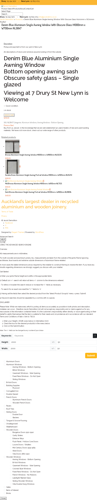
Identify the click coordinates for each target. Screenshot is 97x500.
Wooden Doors (12, 430)
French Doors (11, 397)
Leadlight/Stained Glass (22, 478)
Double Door (18, 414)
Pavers (8, 406)
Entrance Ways (18, 438)
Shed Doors (17, 451)
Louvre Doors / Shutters (22, 445)
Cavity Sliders (18, 435)
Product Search (7, 9)
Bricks (8, 493)
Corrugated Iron (12, 391)
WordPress (39, 232)
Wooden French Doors (21, 403)
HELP (3, 239)
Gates (8, 487)
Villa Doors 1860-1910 (21, 454)
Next (12, 125)
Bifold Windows (19, 370)
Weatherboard (11, 427)
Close (3, 498)
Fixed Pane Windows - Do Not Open (26, 376)
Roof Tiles (10, 409)
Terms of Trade (7, 212)
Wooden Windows (13, 457)
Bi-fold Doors (11, 382)
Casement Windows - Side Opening (26, 373)
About (22, 9)
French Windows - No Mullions (24, 475)
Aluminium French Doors (22, 400)
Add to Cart (9, 115)
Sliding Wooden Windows (23, 481)
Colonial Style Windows (22, 469)
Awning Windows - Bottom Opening (50, 122)
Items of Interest (12, 490)
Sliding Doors (11, 412)
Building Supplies (13, 385)
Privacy (4, 216)
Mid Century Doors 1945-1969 (24, 448)
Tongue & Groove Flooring (16, 421)
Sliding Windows (19, 379)
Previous (7, 125)
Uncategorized (12, 424)
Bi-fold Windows (19, 462)
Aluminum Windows (29, 122)
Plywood (16, 388)
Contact (28, 9)
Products (16, 9)
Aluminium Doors (13, 361)
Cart (32, 9)
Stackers (16, 417)
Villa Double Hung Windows (23, 484)
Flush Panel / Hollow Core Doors (25, 441)
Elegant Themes (18, 232)
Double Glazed (12, 394)
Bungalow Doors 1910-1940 (23, 432)
